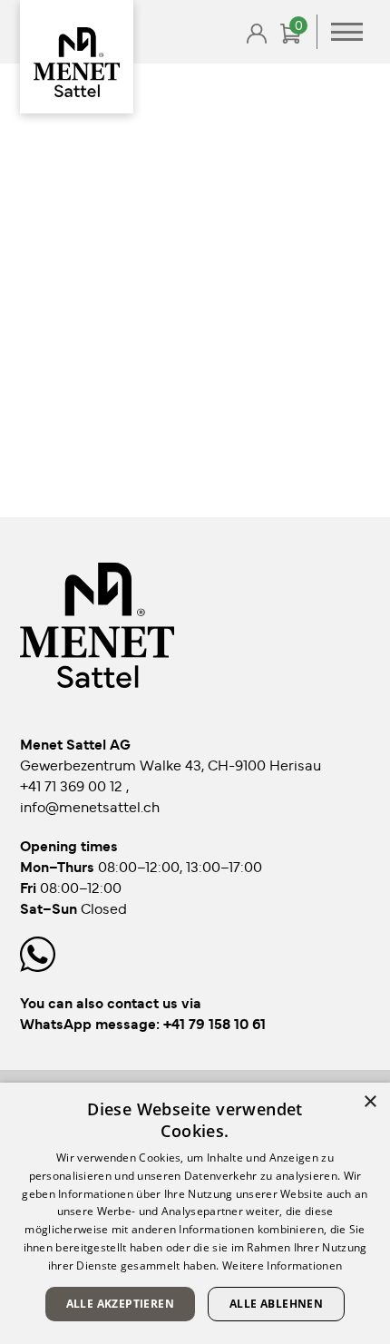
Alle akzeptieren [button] (120, 1303)
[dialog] (195, 1213)
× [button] (369, 1102)
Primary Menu (347, 32)
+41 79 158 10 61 (214, 1023)
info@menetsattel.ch (90, 806)
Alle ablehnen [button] (276, 1303)
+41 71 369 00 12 (73, 785)
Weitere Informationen (282, 1265)
